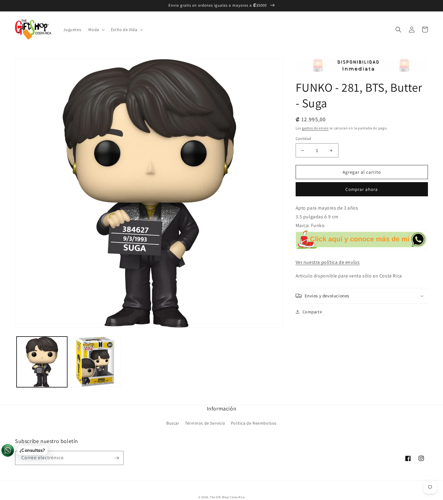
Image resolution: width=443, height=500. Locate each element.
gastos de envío (315, 128)
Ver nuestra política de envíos (328, 262)
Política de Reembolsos (254, 423)
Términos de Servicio (205, 423)
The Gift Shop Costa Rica (227, 497)
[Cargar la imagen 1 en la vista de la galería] (42, 362)
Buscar (173, 423)
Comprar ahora (361, 189)
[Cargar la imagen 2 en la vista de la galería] (95, 362)
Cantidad (303, 138)
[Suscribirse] (116, 458)
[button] (96, 29)
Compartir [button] (312, 312)
